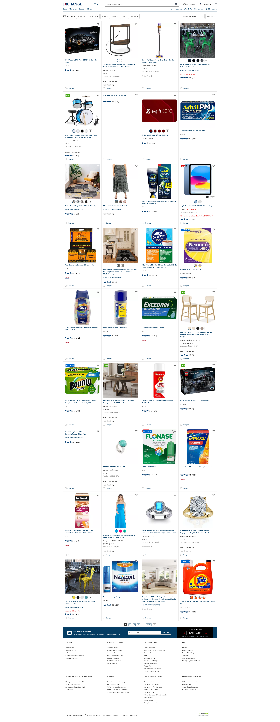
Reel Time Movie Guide (115, 655)
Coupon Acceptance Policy (75, 655)
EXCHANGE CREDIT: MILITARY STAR (79, 677)
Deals (65, 9)
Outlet (81, 9)
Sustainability (148, 697)
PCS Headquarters (188, 658)
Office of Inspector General (191, 682)
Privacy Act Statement (129, 715)
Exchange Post (149, 692)
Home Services (112, 663)
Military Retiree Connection (116, 687)
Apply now (69, 690)
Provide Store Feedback (115, 650)
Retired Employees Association (118, 690)
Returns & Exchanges (151, 661)
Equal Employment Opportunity (118, 692)
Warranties (147, 666)
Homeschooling (187, 650)
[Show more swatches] (206, 60)
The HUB (185, 655)
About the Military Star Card (75, 687)
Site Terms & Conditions (110, 715)
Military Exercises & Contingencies (155, 695)
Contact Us (147, 653)
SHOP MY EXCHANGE (115, 643)
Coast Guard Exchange (190, 687)
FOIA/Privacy (148, 700)
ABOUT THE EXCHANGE (153, 677)
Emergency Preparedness (191, 661)
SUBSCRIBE (165, 632)
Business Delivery (113, 653)
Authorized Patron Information (154, 650)
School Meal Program (189, 653)
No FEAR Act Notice (189, 690)
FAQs (145, 655)
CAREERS (110, 677)
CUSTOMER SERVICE (151, 643)
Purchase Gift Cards (114, 661)
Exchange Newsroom (151, 690)
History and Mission (150, 682)
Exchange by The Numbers (153, 687)
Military (89, 9)
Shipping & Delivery (150, 663)
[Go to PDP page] (82, 40)
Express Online (112, 648)
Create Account (149, 648)
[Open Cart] (216, 4)
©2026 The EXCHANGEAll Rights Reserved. (83, 715)
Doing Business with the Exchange (155, 703)
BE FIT (184, 648)
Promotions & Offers (73, 684)
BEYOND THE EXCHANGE (191, 677)
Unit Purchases (176, 9)
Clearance (73, 9)
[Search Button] (176, 4)
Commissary (186, 684)
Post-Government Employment (118, 682)
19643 (149, 625)
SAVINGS (69, 643)
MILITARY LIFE (187, 643)
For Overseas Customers (152, 668)
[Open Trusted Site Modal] (203, 714)
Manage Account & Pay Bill (75, 682)
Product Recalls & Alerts (152, 671)
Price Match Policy (72, 658)
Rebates (68, 653)
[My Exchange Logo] (77, 4)
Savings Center (71, 650)
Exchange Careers (113, 684)
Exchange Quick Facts (151, 684)
